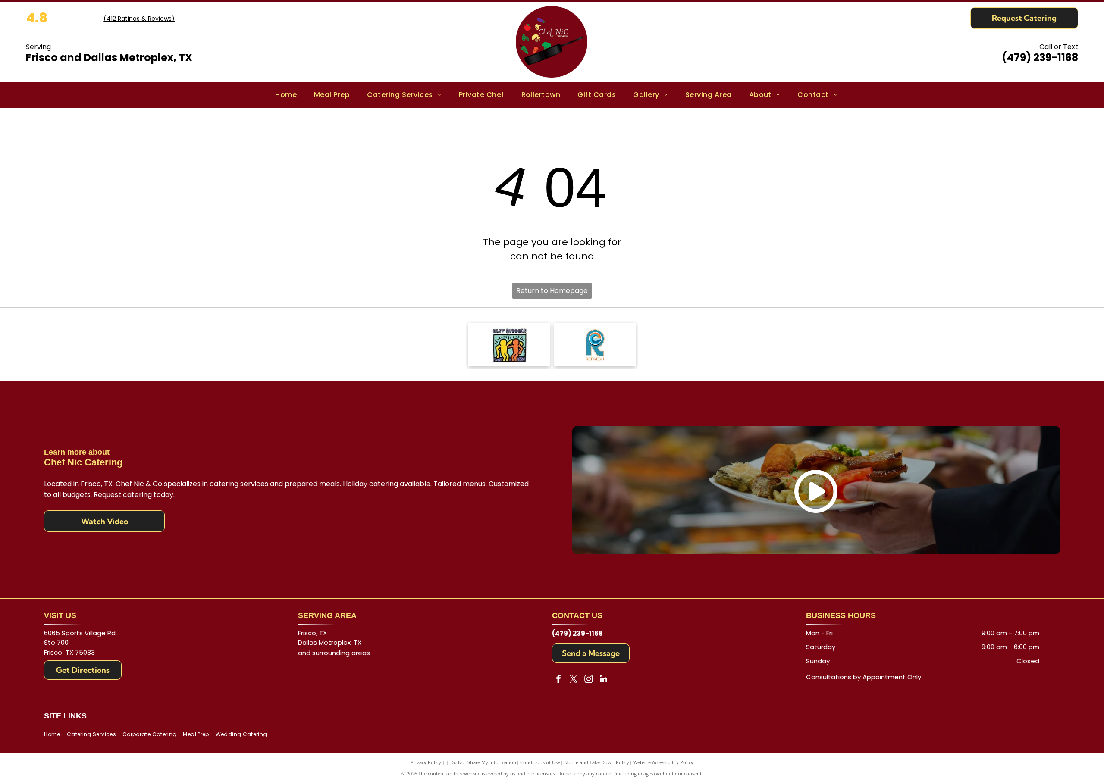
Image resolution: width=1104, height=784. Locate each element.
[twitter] (573, 679)
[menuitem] (286, 94)
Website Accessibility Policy (663, 762)
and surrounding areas (334, 652)
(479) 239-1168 (1040, 57)
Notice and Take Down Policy (596, 762)
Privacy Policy (426, 762)
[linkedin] (603, 679)
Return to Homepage (552, 291)
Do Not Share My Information (483, 762)
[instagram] (588, 679)
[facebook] (558, 679)
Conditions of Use (540, 762)
